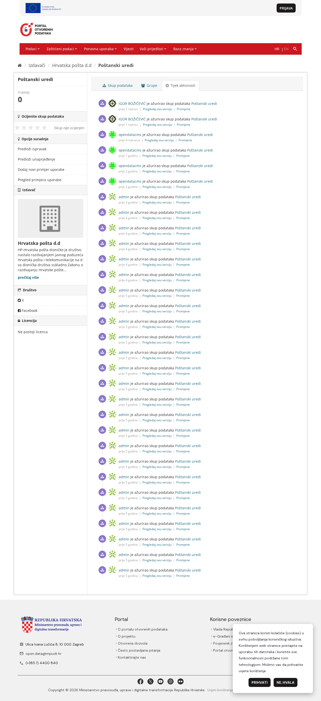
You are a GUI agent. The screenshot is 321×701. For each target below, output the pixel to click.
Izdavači (37, 65)
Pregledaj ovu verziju (158, 109)
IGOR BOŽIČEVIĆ (132, 103)
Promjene (183, 109)
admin (124, 196)
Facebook (29, 310)
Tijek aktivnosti (182, 85)
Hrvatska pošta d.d (72, 65)
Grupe (151, 85)
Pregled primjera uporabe (39, 179)
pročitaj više (28, 277)
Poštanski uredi (116, 65)
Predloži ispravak (32, 149)
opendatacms (130, 134)
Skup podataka (120, 85)
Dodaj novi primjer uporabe (41, 169)
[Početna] (20, 65)
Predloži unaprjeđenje (36, 159)
